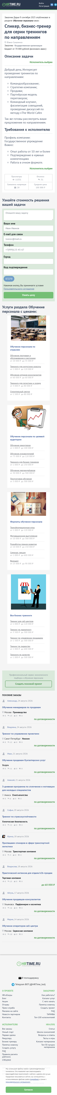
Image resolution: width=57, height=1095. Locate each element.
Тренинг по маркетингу (20, 629)
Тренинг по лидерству (20, 646)
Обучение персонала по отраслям (22, 348)
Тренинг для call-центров (21, 621)
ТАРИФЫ (51, 1014)
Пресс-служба (8, 1008)
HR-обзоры (7, 995)
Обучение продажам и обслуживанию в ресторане (23, 356)
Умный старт (8, 1032)
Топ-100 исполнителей (44, 1017)
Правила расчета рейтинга (10, 1055)
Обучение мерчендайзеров (22, 470)
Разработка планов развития (23, 544)
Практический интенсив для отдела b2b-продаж (27, 872)
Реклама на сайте (10, 1011)
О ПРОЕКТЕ (7, 990)
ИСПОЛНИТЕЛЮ (10, 1024)
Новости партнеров (11, 1014)
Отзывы (5, 1004)
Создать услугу (9, 1048)
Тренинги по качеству (20, 654)
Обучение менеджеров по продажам (21, 707)
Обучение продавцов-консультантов (21, 899)
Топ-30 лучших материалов (48, 1046)
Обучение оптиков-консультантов (25, 375)
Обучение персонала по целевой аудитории (27, 438)
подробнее (34, 1079)
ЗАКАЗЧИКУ (49, 990)
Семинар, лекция (18, 552)
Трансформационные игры (22, 527)
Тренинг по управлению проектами (20, 733)
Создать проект (48, 1008)
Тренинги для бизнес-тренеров (24, 462)
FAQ (53, 1011)
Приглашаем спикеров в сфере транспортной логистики (25, 844)
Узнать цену (28, 295)
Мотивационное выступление (23, 536)
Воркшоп (14, 561)
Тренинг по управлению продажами (26, 638)
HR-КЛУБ (50, 1024)
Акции (5, 1001)
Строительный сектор (20, 391)
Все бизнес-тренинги (21, 615)
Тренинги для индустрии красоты (25, 366)
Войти (41, 3)
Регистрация (44, 6)
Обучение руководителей (22, 453)
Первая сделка (8, 1035)
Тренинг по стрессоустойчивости (19, 816)
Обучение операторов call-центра (20, 925)
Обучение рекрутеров (20, 445)
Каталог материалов (45, 1041)
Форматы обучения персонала (26, 521)
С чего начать (48, 1001)
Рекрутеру (7, 1038)
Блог (4, 998)
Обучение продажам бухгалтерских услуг (23, 760)
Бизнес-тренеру (9, 1041)
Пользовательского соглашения (19, 288)
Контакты (6, 1017)
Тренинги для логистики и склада (25, 383)
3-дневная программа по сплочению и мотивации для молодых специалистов (28, 788)
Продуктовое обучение (21, 478)
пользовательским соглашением (18, 1082)
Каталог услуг (48, 998)
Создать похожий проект (28, 683)
